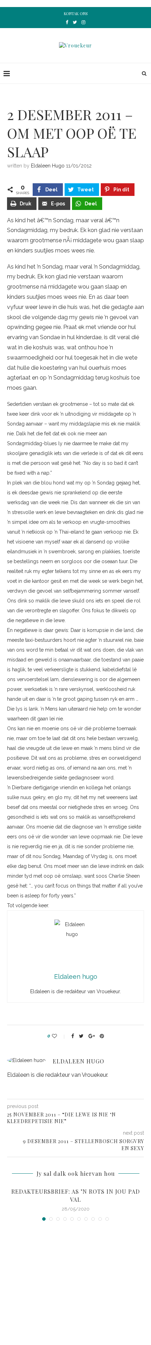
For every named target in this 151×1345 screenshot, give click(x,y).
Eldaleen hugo (48, 166)
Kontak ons (75, 13)
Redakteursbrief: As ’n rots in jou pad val (75, 1195)
